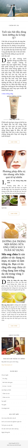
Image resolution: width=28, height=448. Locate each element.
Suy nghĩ (4, 401)
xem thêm (14, 142)
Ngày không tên (6, 432)
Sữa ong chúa (10, 254)
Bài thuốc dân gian (8, 382)
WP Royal (18, 445)
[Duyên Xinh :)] (14, 8)
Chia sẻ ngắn (5, 375)
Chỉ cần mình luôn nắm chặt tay (10, 428)
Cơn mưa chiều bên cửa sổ (9, 418)
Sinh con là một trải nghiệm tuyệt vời (11, 421)
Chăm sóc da (6, 393)
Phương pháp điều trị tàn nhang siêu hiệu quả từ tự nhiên (14, 174)
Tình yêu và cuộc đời (7, 425)
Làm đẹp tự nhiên (6, 390)
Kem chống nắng (8, 93)
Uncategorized (5, 408)
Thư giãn (4, 404)
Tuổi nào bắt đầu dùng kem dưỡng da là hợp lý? (14, 34)
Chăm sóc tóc (6, 397)
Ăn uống (5, 378)
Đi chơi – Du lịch (7, 386)
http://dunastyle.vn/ (7, 365)
